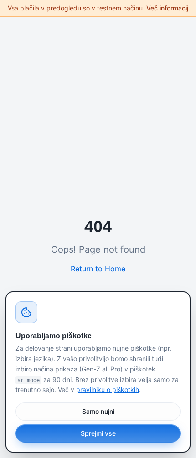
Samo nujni (98, 411)
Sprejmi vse (98, 433)
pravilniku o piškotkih (107, 389)
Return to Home (98, 268)
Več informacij (167, 8)
